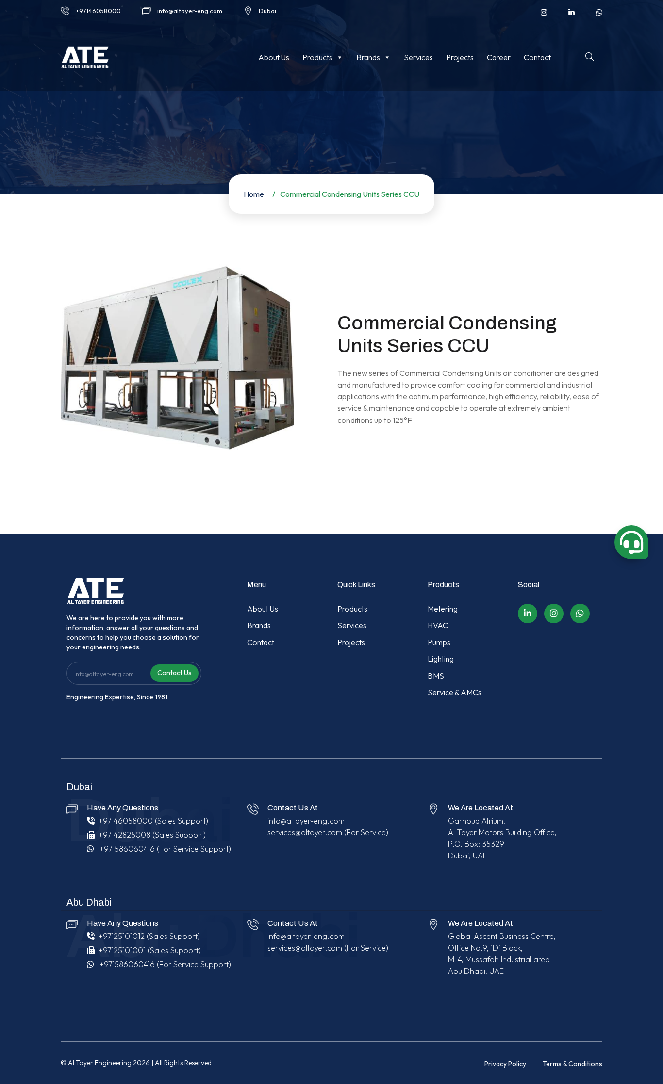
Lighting (441, 658)
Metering (443, 609)
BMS (436, 675)
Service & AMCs (454, 692)
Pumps (439, 642)
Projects (460, 57)
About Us (273, 57)
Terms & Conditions (572, 1063)
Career (499, 57)
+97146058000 (98, 11)
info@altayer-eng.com (189, 11)
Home (254, 194)
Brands (368, 57)
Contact (537, 57)
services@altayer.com (304, 832)
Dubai (267, 11)
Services (418, 57)
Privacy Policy (505, 1063)
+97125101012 (122, 936)
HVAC (438, 625)
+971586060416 (127, 849)
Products (317, 57)
